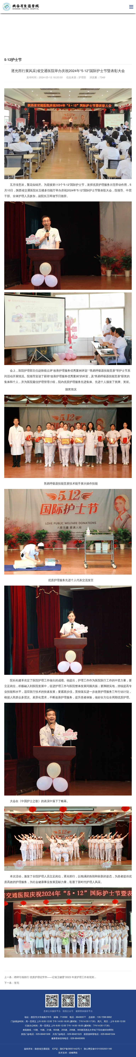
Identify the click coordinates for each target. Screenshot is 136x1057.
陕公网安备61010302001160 (98, 1048)
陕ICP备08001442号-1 (71, 1048)
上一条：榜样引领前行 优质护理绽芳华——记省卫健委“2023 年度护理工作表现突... (50, 977)
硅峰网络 (73, 1052)
